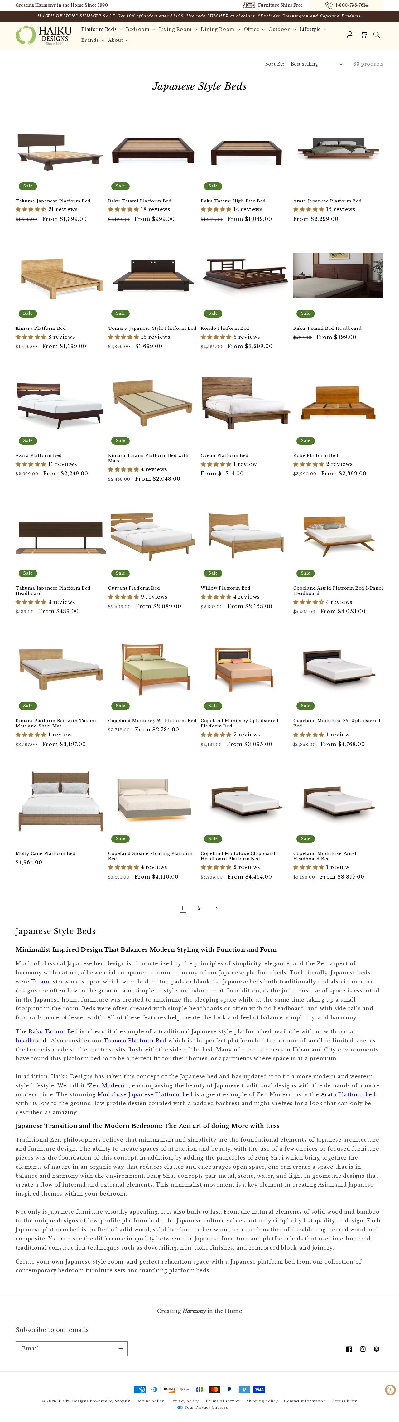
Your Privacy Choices (206, 1407)
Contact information (305, 1401)
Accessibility (344, 1401)
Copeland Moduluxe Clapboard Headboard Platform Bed (238, 856)
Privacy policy (184, 1401)
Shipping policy (262, 1401)
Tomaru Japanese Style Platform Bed (152, 328)
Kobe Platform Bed (315, 455)
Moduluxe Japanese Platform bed (145, 1094)
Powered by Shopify (110, 1401)
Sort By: (275, 64)
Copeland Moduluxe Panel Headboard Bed (325, 856)
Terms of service (222, 1401)
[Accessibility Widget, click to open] (390, 1390)
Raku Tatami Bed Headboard (327, 328)
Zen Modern (106, 1085)
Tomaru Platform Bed (135, 1040)
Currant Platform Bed (134, 588)
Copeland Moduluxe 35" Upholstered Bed (337, 723)
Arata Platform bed (348, 1094)
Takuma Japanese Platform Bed (53, 201)
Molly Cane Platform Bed (46, 853)
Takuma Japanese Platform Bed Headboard (53, 591)
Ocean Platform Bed (225, 455)
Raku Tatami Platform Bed (139, 201)
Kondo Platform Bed (225, 328)
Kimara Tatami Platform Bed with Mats (148, 458)
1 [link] (182, 908)
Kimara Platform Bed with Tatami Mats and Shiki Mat (56, 723)
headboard (31, 1040)
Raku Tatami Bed (53, 1031)
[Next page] (216, 908)
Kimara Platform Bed (41, 328)
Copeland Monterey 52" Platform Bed (152, 720)
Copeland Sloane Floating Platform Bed (150, 856)
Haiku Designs (74, 1401)
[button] (376, 35)
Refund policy (150, 1401)
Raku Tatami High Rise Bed (233, 201)
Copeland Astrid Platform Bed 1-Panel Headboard (338, 591)
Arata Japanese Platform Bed (327, 201)
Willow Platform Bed (225, 588)
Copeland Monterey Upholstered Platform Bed (239, 723)
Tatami (41, 981)
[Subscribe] (120, 1348)
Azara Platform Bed (39, 455)
